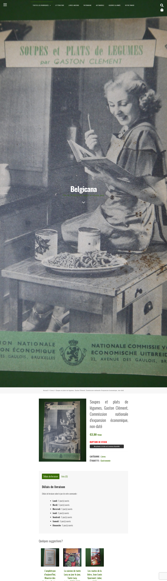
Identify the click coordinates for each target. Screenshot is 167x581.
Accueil (45, 390)
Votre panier (129, 5)
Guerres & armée (115, 5)
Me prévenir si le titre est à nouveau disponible (107, 446)
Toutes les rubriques (41, 5)
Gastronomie (105, 460)
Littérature (59, 5)
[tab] (50, 476)
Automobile (100, 5)
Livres (52, 390)
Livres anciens (74, 5)
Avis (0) (64, 476)
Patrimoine (87, 5)
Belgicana (83, 188)
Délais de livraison (50, 476)
